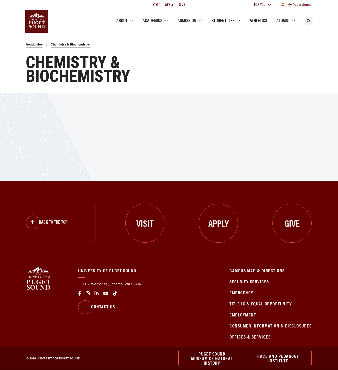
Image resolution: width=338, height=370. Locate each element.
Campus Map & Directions (257, 270)
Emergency (241, 292)
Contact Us (103, 306)
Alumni (282, 20)
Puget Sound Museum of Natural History (212, 358)
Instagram (88, 293)
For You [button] (259, 4)
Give (182, 4)
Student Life (223, 20)
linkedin (97, 293)
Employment (242, 314)
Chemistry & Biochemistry (70, 44)
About (121, 20)
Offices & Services (250, 336)
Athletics (258, 20)
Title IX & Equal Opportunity (260, 303)
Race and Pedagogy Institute (278, 358)
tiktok (115, 293)
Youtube (106, 293)
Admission (187, 20)
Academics (152, 20)
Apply (169, 4)
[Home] (38, 278)
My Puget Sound (299, 4)
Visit (156, 4)
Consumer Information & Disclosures (270, 325)
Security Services (249, 281)
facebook (79, 293)
